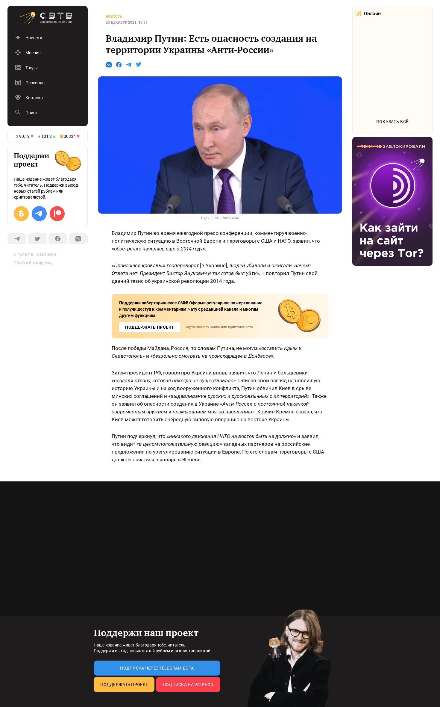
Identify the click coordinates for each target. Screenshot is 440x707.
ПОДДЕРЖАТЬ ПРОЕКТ (149, 327)
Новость (114, 16)
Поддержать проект (124, 684)
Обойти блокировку (33, 262)
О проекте (23, 254)
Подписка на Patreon (188, 684)
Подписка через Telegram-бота (157, 668)
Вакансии (46, 254)
